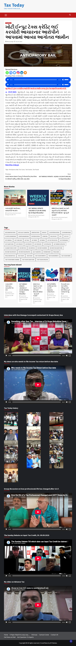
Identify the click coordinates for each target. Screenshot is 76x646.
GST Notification (52, 240)
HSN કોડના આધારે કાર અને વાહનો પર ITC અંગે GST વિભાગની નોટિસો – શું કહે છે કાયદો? (60, 211)
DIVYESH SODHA (35, 236)
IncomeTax (32, 248)
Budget (44, 232)
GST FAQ (27, 240)
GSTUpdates (47, 244)
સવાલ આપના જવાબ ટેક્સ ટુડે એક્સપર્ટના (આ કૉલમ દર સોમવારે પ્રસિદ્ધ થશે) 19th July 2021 (21, 176)
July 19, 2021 (19, 41)
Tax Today (14, 5)
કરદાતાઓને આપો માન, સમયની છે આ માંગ (12, 209)
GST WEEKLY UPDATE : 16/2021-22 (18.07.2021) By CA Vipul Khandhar (55, 176)
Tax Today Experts (40, 255)
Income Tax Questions (56, 248)
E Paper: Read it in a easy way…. (20, 635)
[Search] (70, 14)
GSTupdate (28, 244)
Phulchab (56, 251)
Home (6, 635)
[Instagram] (18, 72)
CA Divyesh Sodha (54, 232)
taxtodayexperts (53, 255)
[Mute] (63, 80)
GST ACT (66, 236)
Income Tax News (42, 248)
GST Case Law (18, 240)
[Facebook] (10, 72)
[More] (25, 72)
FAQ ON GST (53, 236)
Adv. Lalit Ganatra (23, 232)
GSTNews (42, 240)
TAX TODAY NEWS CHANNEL (12, 259)
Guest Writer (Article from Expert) (14, 213)
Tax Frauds (36, 169)
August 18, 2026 (10, 214)
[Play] (8, 80)
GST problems (64, 240)
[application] (38, 79)
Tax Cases (22, 169)
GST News (34, 240)
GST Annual (8, 240)
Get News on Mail (9, 637)
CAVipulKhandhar (24, 236)
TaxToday (29, 255)
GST (60, 236)
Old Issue (34, 635)
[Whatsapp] (7, 72)
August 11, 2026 (51, 297)
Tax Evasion (28, 169)
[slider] (35, 79)
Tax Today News (65, 255)
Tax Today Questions (28, 259)
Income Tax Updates (24, 251)
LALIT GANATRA (37, 251)
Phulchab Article (10, 255)
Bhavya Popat (10, 41)
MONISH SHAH (47, 251)
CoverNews (44, 643)
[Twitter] (14, 72)
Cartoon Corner (44, 635)
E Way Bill (45, 236)
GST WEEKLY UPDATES (59, 244)
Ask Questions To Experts (25, 637)
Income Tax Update (10, 251)
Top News (8, 23)
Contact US (54, 635)
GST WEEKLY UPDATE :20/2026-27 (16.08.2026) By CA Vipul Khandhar (37, 210)
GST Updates (37, 244)
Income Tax (22, 248)
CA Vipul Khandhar (10, 236)
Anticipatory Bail (13, 169)
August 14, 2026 (56, 219)
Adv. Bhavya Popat (10, 232)
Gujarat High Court (11, 248)
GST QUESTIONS (9, 244)
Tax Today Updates (42, 259)
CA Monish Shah (66, 232)
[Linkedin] (21, 72)
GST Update (19, 244)
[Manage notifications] (71, 641)
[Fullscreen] (70, 355)
